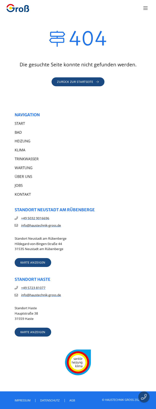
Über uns (23, 176)
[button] (146, 8)
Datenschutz (50, 400)
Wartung (24, 167)
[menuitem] (78, 123)
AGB (72, 400)
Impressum (22, 400)
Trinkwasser (27, 158)
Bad (18, 132)
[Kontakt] (144, 397)
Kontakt (23, 194)
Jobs (19, 185)
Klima (20, 150)
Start (20, 123)
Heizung (22, 141)
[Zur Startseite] (17, 8)
